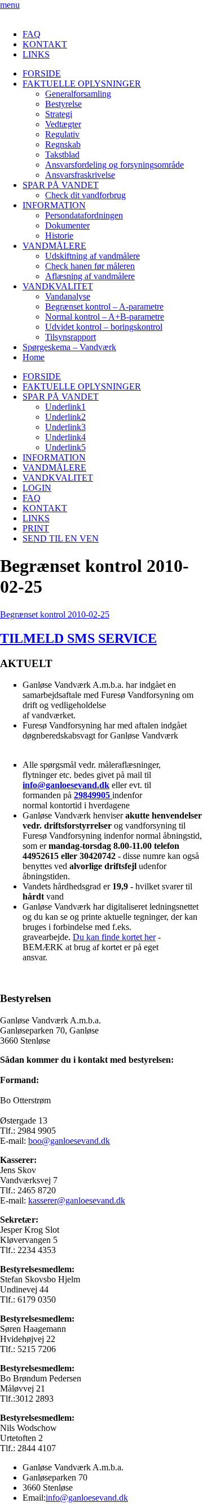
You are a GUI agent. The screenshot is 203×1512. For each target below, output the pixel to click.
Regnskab (63, 144)
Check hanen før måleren (90, 266)
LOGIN (37, 488)
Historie (59, 235)
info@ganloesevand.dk (66, 785)
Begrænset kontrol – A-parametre (104, 306)
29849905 (93, 795)
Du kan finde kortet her (114, 937)
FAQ (32, 34)
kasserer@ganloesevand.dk (76, 1200)
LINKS (36, 54)
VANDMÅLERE (54, 245)
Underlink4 (65, 437)
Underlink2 (65, 417)
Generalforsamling (78, 94)
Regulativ (62, 134)
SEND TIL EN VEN (61, 538)
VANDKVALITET (58, 286)
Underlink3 (65, 427)
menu (10, 5)
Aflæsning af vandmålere (90, 276)
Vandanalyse (67, 296)
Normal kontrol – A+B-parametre (104, 316)
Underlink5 (65, 447)
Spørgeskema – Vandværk (69, 347)
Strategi (58, 114)
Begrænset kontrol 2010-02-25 (54, 614)
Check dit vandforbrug (85, 195)
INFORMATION (54, 205)
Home (34, 357)
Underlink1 (65, 406)
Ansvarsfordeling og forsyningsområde (114, 164)
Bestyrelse (63, 104)
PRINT (36, 528)
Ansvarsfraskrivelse (80, 175)
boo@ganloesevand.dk (69, 1141)
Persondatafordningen (84, 215)
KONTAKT (45, 44)
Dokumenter (67, 225)
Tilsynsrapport (70, 337)
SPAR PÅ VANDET (61, 185)
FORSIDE (42, 73)
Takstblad (62, 154)
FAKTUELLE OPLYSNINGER (82, 83)
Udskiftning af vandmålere (92, 256)
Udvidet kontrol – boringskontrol (103, 327)
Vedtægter (63, 124)
